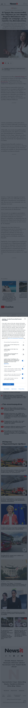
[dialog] (14, 354)
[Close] (25, 319)
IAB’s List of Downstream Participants (15, 338)
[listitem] (14, 342)
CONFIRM (8, 384)
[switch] (23, 345)
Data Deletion (6, 388)
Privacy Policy (21, 388)
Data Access (14, 388)
